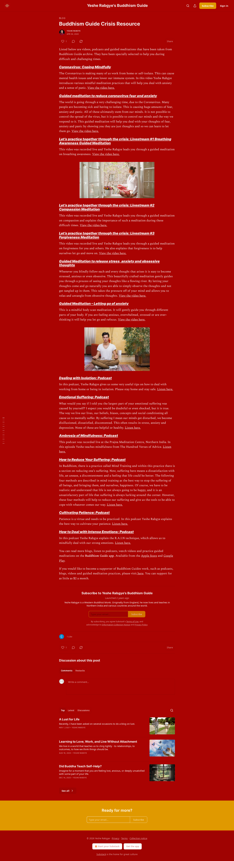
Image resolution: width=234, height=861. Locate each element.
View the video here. (101, 88)
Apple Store (149, 556)
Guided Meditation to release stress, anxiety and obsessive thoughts (109, 263)
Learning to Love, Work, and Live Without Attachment (98, 741)
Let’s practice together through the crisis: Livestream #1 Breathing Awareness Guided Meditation (115, 141)
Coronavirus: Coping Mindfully (85, 67)
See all (65, 790)
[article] (117, 726)
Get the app (132, 846)
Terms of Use (132, 621)
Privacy (115, 838)
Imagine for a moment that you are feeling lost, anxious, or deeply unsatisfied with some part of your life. (102, 772)
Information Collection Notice (116, 624)
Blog (62, 18)
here (140, 573)
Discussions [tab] (83, 710)
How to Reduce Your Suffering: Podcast (92, 459)
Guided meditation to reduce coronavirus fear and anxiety (108, 96)
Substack (101, 854)
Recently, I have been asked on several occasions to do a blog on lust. (97, 723)
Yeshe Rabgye (74, 31)
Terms (124, 838)
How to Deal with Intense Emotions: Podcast (96, 532)
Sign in (224, 5)
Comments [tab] (66, 670)
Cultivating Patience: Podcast (84, 512)
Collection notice (138, 838)
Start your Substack (109, 846)
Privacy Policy (141, 624)
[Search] (188, 6)
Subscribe (208, 5)
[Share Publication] (195, 6)
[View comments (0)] (73, 41)
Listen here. (165, 389)
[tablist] (73, 670)
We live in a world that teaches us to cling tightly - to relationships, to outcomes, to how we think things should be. (97, 747)
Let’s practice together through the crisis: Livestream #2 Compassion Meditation (106, 207)
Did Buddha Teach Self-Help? (80, 766)
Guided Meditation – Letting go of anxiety (94, 303)
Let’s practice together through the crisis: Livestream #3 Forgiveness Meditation (106, 235)
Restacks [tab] (80, 670)
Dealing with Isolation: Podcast (85, 378)
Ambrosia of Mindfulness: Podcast (88, 435)
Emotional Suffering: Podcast (84, 397)
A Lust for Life (69, 719)
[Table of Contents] (3, 430)
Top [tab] (63, 710)
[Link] (54, 67)
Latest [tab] (71, 710)
